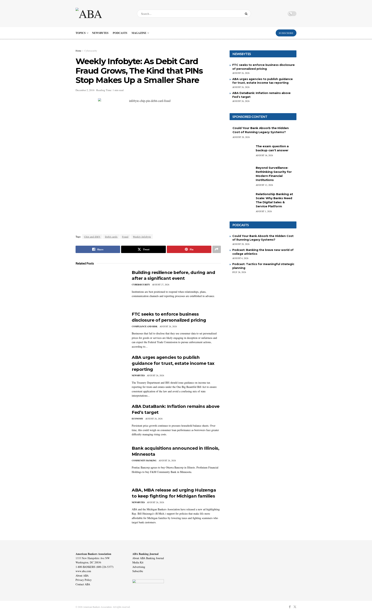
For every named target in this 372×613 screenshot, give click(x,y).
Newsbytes (100, 33)
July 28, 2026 (239, 272)
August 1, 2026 (264, 211)
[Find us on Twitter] (294, 607)
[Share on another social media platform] (216, 249)
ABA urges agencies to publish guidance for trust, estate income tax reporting (173, 363)
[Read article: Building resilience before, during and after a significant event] (101, 288)
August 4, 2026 (240, 258)
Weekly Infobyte (142, 236)
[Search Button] (247, 13)
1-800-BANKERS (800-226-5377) (95, 567)
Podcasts (120, 33)
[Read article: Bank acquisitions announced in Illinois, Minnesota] (101, 463)
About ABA (82, 575)
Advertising (138, 567)
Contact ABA (83, 584)
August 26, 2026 (168, 326)
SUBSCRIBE (286, 32)
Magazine (139, 33)
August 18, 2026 (264, 155)
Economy (137, 418)
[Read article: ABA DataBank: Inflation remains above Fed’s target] (101, 422)
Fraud (125, 236)
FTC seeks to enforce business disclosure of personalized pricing (263, 67)
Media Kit (137, 562)
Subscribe (137, 571)
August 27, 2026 (160, 284)
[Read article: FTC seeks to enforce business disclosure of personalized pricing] (101, 329)
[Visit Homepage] (103, 13)
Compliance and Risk (145, 326)
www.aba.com (83, 571)
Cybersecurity (90, 50)
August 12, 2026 (264, 184)
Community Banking (144, 460)
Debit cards (111, 236)
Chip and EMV (92, 236)
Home (78, 50)
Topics (81, 33)
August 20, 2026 (241, 137)
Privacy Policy (84, 580)
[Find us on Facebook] (290, 607)
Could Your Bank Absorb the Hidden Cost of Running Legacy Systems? (263, 238)
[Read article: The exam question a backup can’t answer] (241, 152)
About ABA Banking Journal (148, 558)
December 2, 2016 (85, 90)
